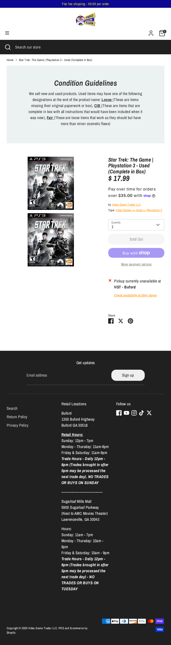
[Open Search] (7, 47)
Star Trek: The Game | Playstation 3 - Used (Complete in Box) (55, 60)
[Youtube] (126, 413)
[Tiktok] (141, 413)
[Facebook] (119, 413)
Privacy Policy (17, 425)
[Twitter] (149, 413)
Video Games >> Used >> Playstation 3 (139, 210)
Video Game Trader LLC (126, 205)
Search (12, 408)
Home (10, 60)
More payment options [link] (136, 264)
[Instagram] (134, 413)
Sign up (128, 375)
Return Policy (17, 417)
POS (61, 628)
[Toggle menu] (7, 33)
